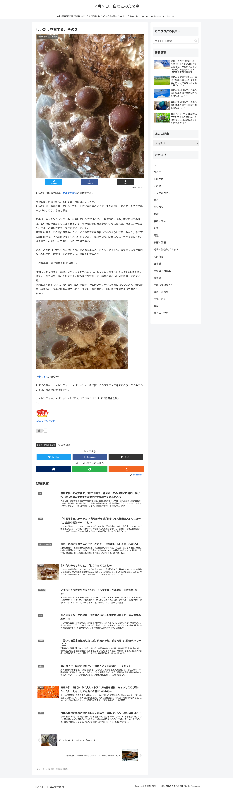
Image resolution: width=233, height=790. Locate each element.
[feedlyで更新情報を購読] (89, 469)
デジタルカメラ (162, 193)
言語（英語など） (163, 285)
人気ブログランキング (45, 421)
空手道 (157, 263)
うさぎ (157, 172)
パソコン (158, 207)
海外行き (158, 256)
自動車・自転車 (162, 271)
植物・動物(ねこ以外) (47, 445)
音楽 (156, 306)
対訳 (156, 228)
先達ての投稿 (70, 193)
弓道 (156, 235)
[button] (125, 182)
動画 (156, 214)
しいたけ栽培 (65, 445)
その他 (157, 186)
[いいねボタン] (39, 431)
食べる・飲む (161, 313)
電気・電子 (160, 299)
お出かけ (158, 179)
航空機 (157, 278)
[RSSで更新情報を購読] (126, 469)
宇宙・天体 (160, 221)
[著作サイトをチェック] (53, 469)
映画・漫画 (160, 242)
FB (155, 165)
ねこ (156, 200)
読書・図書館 (161, 292)
